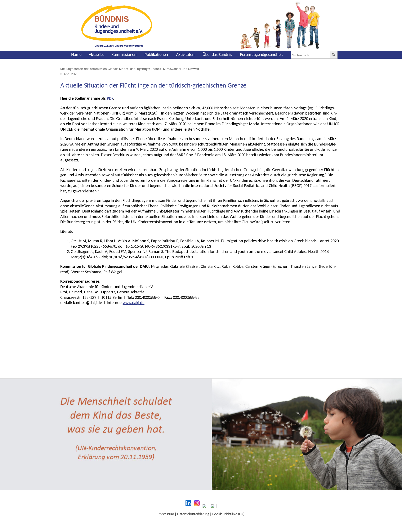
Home (76, 55)
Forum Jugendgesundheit (261, 55)
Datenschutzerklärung (193, 514)
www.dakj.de (133, 303)
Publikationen (156, 55)
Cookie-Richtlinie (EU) (228, 514)
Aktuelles (96, 55)
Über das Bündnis (217, 55)
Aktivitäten (185, 55)
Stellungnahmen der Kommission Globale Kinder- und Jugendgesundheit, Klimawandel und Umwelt (129, 69)
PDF (110, 99)
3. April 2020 (69, 74)
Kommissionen (123, 55)
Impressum (166, 514)
